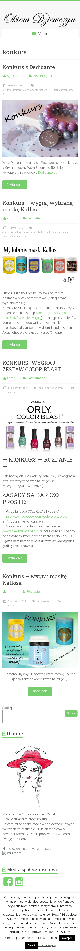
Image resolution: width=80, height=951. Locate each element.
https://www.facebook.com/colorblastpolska (34, 516)
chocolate (32, 232)
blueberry (22, 232)
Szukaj (7, 708)
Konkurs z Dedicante (28, 66)
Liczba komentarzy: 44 (14, 236)
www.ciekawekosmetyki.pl (22, 531)
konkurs (42, 89)
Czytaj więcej (47, 945)
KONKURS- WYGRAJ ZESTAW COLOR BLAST (31, 366)
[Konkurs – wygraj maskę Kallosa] (40, 614)
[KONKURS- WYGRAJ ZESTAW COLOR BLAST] (40, 400)
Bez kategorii (42, 76)
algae (5, 232)
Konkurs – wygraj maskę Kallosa (34, 579)
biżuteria (7, 89)
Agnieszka (14, 76)
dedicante (17, 89)
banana (13, 232)
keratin (48, 232)
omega (65, 232)
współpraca (57, 388)
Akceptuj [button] (67, 938)
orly (49, 388)
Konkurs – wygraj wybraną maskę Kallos (37, 206)
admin (11, 218)
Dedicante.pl (47, 173)
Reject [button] (31, 945)
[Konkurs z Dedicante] (40, 102)
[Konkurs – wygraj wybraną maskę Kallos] (40, 245)
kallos (41, 232)
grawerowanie (30, 89)
